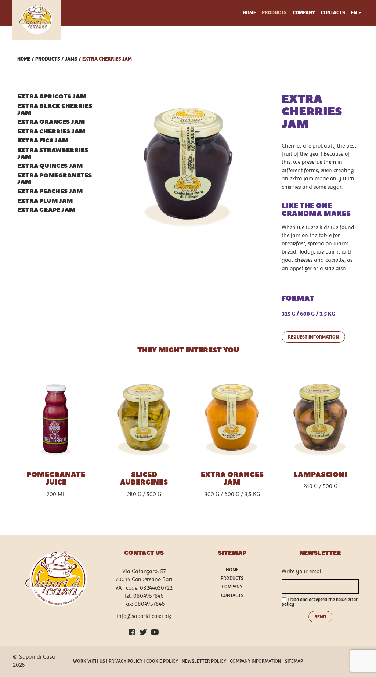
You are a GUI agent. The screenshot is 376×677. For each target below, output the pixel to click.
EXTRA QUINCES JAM (50, 166)
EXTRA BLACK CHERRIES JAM (54, 109)
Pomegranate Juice (55, 479)
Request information (313, 337)
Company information (255, 661)
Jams (71, 59)
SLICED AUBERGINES (144, 479)
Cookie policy (162, 661)
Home (249, 13)
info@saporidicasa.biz (144, 616)
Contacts (333, 13)
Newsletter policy (204, 661)
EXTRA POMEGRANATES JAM (54, 179)
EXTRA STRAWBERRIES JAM (52, 153)
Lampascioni (320, 475)
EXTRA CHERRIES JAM (107, 59)
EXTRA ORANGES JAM (51, 122)
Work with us (89, 661)
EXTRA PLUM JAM (45, 201)
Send (320, 616)
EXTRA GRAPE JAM (46, 210)
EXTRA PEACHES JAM (50, 191)
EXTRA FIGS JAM (42, 141)
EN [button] (354, 13)
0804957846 (148, 596)
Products (274, 13)
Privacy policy (125, 661)
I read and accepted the (320, 602)
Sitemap (294, 661)
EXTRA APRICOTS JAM (51, 97)
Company (304, 13)
